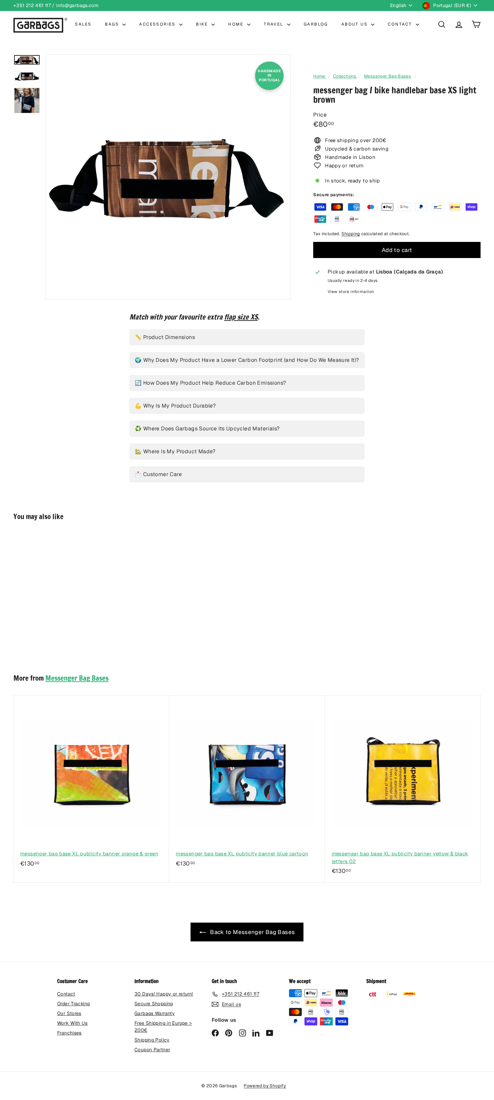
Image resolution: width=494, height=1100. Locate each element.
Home (319, 76)
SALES (83, 24)
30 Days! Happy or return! (163, 994)
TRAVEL (274, 24)
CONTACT (401, 24)
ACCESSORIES (158, 24)
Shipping (350, 234)
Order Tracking (73, 1004)
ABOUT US (355, 24)
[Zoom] (168, 177)
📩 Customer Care (158, 474)
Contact (66, 994)
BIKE (203, 24)
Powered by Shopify (265, 1086)
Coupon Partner (152, 1050)
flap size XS (241, 317)
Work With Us (72, 1023)
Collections (345, 76)
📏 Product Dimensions (165, 337)
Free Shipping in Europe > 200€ (163, 1026)
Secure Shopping (153, 1004)
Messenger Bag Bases (387, 76)
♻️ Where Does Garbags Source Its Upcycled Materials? (207, 428)
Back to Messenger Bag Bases (252, 932)
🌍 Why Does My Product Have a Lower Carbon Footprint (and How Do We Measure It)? (247, 360)
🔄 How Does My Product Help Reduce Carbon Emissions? (210, 382)
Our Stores (69, 1013)
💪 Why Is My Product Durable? (175, 405)
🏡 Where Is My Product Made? (175, 451)
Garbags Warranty (154, 1013)
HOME (236, 24)
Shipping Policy (152, 1040)
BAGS (113, 24)
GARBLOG (316, 24)
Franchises (69, 1033)
